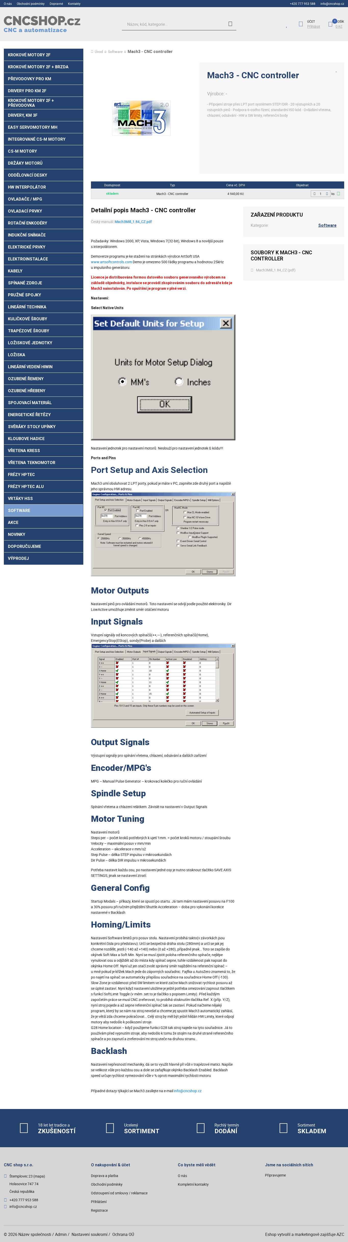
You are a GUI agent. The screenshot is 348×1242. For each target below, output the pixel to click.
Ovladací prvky (25, 211)
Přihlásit (313, 26)
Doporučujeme (24, 546)
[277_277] (338, 193)
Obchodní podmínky (31, 4)
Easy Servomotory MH (32, 127)
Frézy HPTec (21, 474)
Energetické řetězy (29, 414)
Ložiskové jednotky (30, 342)
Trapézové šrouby (28, 330)
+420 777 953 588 (302, 4)
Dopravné (56, 4)
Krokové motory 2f (29, 54)
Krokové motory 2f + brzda (38, 66)
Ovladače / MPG (25, 199)
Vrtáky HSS (20, 498)
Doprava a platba (104, 1175)
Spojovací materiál (30, 402)
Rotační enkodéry (27, 223)
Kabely (15, 271)
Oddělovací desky (27, 175)
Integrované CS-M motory (36, 139)
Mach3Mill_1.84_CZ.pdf (133, 221)
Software (19, 510)
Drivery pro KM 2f (27, 90)
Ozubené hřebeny (26, 390)
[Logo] (42, 24)
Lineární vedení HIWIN (30, 366)
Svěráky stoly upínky (32, 426)
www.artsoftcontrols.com (111, 261)
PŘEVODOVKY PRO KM (29, 78)
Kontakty (74, 4)
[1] (230, 24)
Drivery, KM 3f (22, 115)
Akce (13, 522)
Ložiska (16, 354)
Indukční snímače (27, 235)
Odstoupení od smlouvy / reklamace (119, 1193)
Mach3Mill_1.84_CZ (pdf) (276, 270)
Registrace (99, 1210)
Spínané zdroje (25, 283)
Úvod (99, 52)
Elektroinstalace (28, 259)
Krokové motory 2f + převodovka (31, 103)
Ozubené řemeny (26, 378)
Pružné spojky (24, 295)
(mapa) (39, 1176)
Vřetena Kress (24, 450)
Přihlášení (98, 1201)
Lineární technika (27, 307)
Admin (61, 1234)
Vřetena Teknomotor (31, 462)
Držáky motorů (25, 163)
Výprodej (18, 558)
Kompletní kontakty (193, 1184)
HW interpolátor (27, 187)
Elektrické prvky (26, 247)
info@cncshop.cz (332, 4)
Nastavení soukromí (90, 1234)
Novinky (16, 534)
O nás (8, 4)
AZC (340, 1234)
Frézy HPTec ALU (26, 486)
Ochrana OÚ (123, 1234)
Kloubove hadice (26, 438)
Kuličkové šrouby (27, 318)
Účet (311, 21)
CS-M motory (22, 151)
